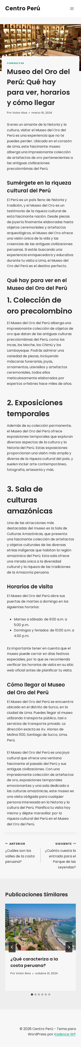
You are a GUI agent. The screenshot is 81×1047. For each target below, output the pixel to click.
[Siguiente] (68, 947)
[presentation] (40, 927)
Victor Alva (19, 112)
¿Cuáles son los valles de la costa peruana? (20, 853)
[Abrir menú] (72, 8)
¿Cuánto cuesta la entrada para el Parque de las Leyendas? (60, 856)
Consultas (15, 63)
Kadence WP (65, 1034)
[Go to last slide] (12, 947)
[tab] (32, 994)
